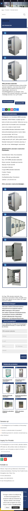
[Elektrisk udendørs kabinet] (8, 404)
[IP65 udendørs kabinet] (21, 404)
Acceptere (15, 507)
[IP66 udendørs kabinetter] (14, 68)
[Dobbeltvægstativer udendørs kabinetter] (21, 388)
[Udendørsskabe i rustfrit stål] (21, 372)
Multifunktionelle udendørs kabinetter (7, 396)
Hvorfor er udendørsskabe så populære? (12, 430)
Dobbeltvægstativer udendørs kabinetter (21, 396)
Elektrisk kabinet (17, 308)
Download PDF (20, 103)
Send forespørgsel (8, 101)
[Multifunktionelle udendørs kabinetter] (8, 388)
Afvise (7, 507)
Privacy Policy (23, 492)
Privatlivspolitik (16, 504)
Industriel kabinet (18, 306)
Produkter (7, 10)
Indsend (23, 357)
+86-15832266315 (6, 475)
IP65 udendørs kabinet (19, 412)
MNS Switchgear (7, 310)
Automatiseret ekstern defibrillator (12, 314)
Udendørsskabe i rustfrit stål (20, 380)
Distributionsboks (20, 312)
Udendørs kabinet (14, 10)
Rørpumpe (18, 316)
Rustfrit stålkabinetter (8, 316)
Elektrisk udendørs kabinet (8, 412)
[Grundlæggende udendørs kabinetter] (8, 372)
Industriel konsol (7, 308)
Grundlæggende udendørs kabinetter (7, 380)
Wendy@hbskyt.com (9, 480)
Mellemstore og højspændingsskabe (13, 318)
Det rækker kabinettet (8, 312)
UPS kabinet (16, 310)
